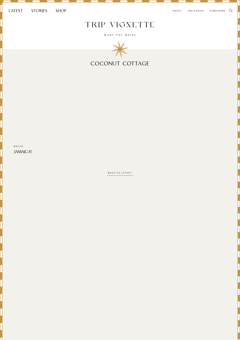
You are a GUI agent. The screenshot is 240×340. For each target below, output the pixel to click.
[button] (230, 10)
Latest (16, 11)
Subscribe (217, 11)
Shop (61, 11)
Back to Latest (120, 173)
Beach (18, 146)
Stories (39, 11)
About (177, 11)
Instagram (196, 11)
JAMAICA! (23, 151)
